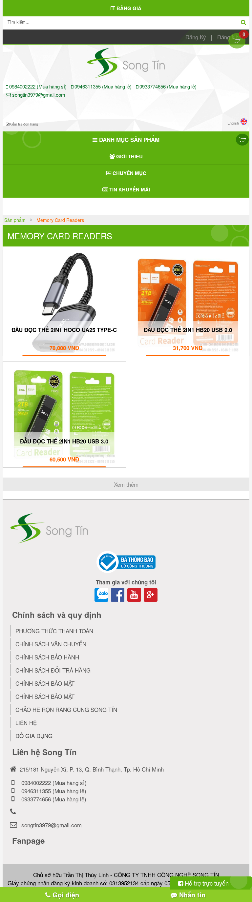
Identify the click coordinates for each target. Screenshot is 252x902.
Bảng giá (128, 8)
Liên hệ (26, 722)
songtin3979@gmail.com (38, 94)
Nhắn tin (191, 894)
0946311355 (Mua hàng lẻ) (103, 86)
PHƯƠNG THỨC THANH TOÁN (54, 631)
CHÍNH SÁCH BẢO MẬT (44, 683)
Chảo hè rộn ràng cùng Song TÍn (66, 709)
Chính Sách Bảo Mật (44, 696)
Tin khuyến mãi (129, 189)
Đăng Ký (195, 37)
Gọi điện (65, 894)
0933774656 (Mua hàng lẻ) (167, 86)
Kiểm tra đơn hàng (23, 124)
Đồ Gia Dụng (33, 736)
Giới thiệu (129, 156)
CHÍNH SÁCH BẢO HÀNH (47, 657)
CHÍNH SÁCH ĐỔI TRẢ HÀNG (53, 670)
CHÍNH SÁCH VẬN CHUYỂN (50, 644)
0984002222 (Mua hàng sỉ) (38, 86)
